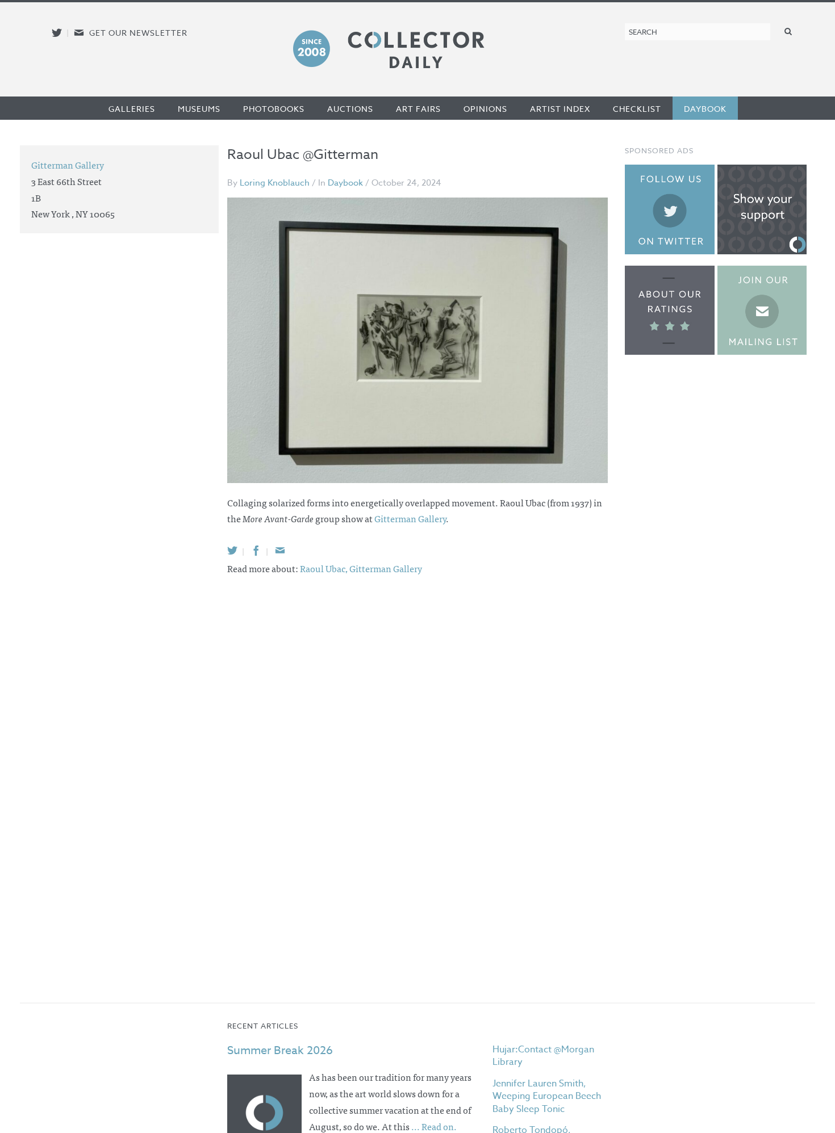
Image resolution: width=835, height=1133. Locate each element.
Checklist (637, 108)
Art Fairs (418, 108)
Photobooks (273, 108)
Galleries (131, 108)
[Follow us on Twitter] (57, 32)
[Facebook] (256, 550)
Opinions (485, 108)
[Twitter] (232, 550)
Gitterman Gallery (410, 518)
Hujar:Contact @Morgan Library (543, 1056)
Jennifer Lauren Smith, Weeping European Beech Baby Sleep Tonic (546, 1096)
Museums (199, 108)
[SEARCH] (788, 31)
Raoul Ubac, (324, 568)
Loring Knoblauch (275, 183)
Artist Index (560, 108)
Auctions (350, 108)
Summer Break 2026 (280, 1050)
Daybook (705, 108)
